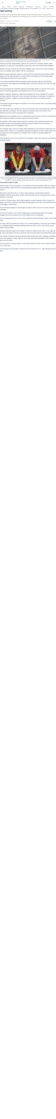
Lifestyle (45, 6)
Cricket (15, 6)
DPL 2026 (51, 6)
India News (21, 6)
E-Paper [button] (49, 2)
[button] (2, 2)
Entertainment (29, 6)
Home (3, 6)
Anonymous (13, 23)
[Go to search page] (5, 2)
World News (38, 6)
